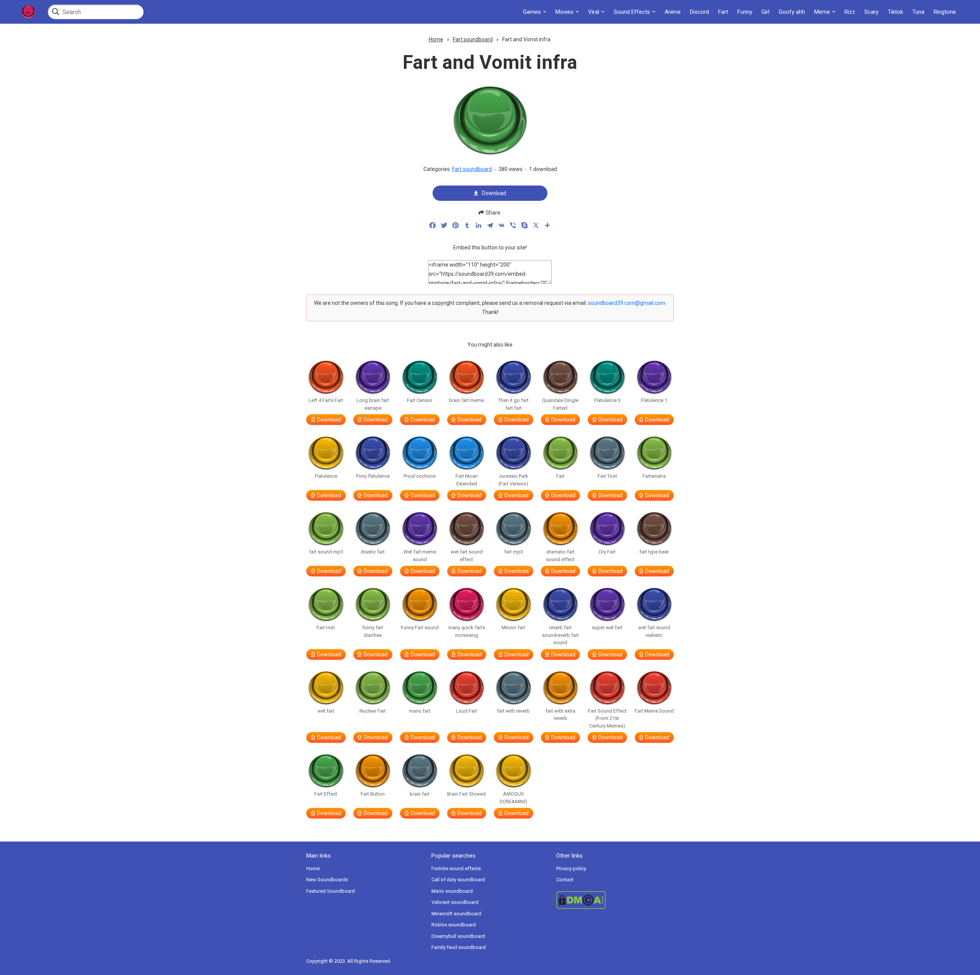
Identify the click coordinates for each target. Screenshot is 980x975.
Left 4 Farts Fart (326, 400)
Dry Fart (607, 552)
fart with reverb (513, 711)
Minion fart (513, 627)
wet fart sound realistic (654, 631)
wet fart (325, 711)
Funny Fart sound (420, 627)
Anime (673, 11)
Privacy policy (571, 868)
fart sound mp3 (326, 552)
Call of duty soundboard (458, 879)
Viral (593, 11)
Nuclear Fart (372, 711)
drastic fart (373, 552)
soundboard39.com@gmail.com (626, 303)
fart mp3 (513, 552)
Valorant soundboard (455, 902)
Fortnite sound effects (456, 868)
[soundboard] (28, 12)
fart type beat (654, 552)
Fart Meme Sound (654, 711)
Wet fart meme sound (419, 555)
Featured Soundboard (330, 891)
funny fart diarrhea (372, 631)
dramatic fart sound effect (560, 555)
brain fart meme (466, 400)
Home (436, 39)
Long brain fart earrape (372, 404)
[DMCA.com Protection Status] (615, 900)
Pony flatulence (373, 476)
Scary (871, 11)
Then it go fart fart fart (513, 404)
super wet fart (607, 627)
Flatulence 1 (654, 400)
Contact (564, 879)
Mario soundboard (452, 891)
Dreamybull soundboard (458, 936)
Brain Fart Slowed (466, 794)
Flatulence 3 (607, 400)
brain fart (420, 794)
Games (532, 11)
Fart (723, 11)
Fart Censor (419, 400)
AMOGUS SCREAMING (513, 797)
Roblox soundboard (453, 925)
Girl (765, 11)
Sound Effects (632, 11)
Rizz (849, 11)
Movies (564, 11)
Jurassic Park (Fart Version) (513, 480)
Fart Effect (325, 794)
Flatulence (326, 476)
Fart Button (373, 794)
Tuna (918, 11)
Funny (744, 11)
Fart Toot (607, 476)
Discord (699, 11)
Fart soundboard (473, 39)
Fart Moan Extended (467, 480)
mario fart (419, 711)
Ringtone (945, 11)
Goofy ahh (792, 11)
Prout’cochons (419, 476)
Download (494, 193)
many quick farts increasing (466, 631)
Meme (822, 11)
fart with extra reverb (560, 714)
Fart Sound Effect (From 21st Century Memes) (607, 718)
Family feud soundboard (458, 947)
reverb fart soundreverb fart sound (560, 635)
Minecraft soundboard (456, 913)
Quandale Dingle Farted (560, 404)
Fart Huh (326, 627)
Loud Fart (466, 711)
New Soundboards (327, 879)
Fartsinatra (654, 476)
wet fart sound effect (467, 555)
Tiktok (895, 11)
